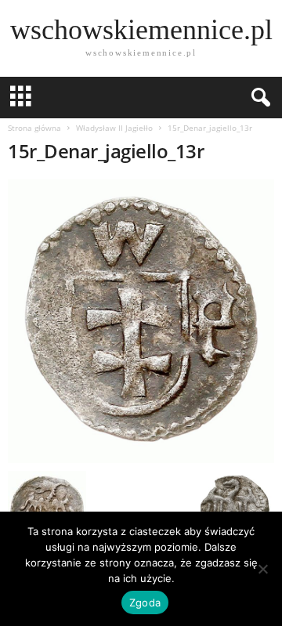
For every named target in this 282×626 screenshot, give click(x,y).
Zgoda (145, 602)
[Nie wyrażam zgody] (262, 569)
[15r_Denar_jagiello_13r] (141, 321)
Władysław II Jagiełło (114, 127)
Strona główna (34, 127)
